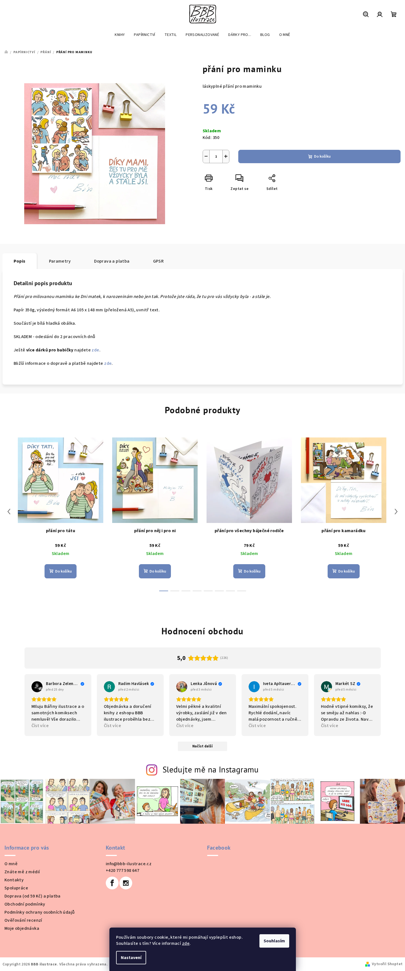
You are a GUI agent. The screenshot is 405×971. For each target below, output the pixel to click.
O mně (11, 864)
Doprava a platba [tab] (111, 261)
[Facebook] (112, 883)
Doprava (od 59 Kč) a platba (32, 896)
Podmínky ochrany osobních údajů (39, 912)
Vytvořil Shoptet (387, 964)
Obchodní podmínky (24, 904)
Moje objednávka (21, 928)
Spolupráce (16, 888)
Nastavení (131, 958)
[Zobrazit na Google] (37, 686)
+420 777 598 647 (122, 870)
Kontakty (14, 880)
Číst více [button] (40, 726)
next (396, 511)
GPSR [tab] (158, 261)
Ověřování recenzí (23, 920)
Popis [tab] (20, 261)
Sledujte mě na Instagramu (211, 769)
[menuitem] (119, 34)
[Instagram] (125, 883)
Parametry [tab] (60, 261)
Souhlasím (274, 941)
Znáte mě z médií (22, 872)
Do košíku (322, 156)
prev (8, 511)
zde (186, 943)
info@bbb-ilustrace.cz (128, 864)
